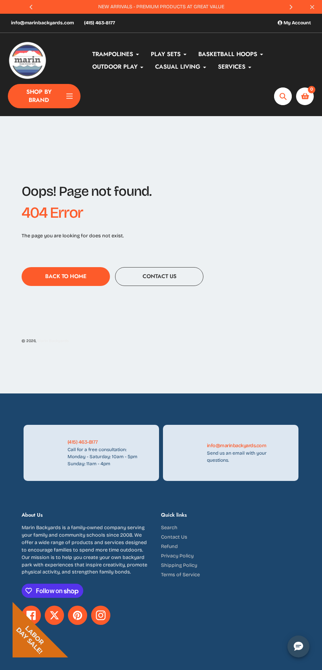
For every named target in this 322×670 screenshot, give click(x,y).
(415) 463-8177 (99, 22)
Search (169, 527)
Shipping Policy (179, 565)
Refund (169, 546)
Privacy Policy (177, 556)
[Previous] (31, 7)
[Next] (291, 7)
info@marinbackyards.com (42, 22)
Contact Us (174, 537)
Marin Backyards (53, 341)
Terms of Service (180, 574)
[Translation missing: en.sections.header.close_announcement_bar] (312, 7)
